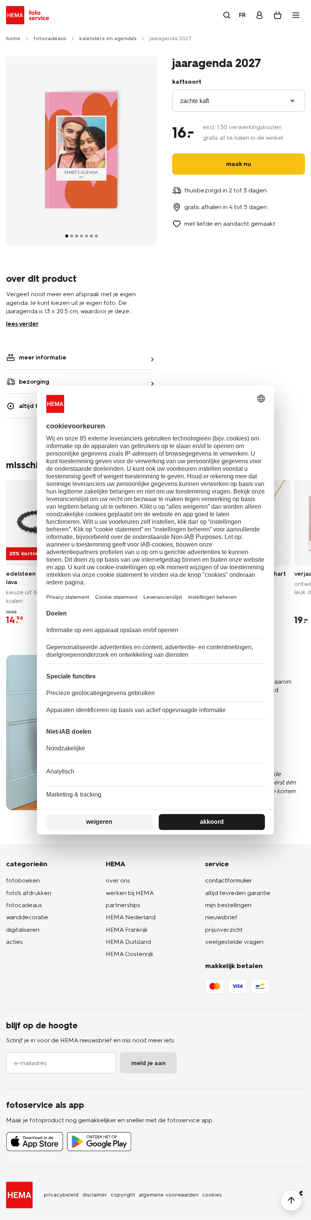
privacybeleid (61, 1195)
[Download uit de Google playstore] (99, 1141)
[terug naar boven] (291, 1200)
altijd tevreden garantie (237, 893)
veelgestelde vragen (234, 941)
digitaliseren (22, 929)
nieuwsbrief (221, 917)
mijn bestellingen (228, 905)
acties (14, 941)
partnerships (123, 905)
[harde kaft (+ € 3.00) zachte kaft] (238, 101)
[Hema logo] (19, 1195)
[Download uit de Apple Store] (34, 1141)
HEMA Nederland (131, 917)
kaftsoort (186, 81)
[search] (226, 15)
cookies (211, 1195)
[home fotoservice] (29, 15)
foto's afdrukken (28, 893)
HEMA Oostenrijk (130, 954)
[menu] (296, 15)
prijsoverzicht (224, 929)
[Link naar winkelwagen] (278, 15)
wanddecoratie (27, 917)
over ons (118, 880)
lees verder (22, 323)
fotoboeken (23, 880)
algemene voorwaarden (168, 1195)
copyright (123, 1195)
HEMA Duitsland (128, 941)
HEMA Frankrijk (127, 929)
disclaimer (94, 1195)
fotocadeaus (24, 905)
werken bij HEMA (130, 893)
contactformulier (228, 880)
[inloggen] (259, 15)
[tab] (66, 235)
